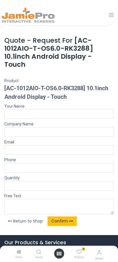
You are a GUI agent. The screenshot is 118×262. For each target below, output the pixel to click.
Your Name (14, 106)
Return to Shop (27, 221)
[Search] (39, 252)
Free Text (12, 196)
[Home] (18, 252)
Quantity (12, 178)
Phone (10, 159)
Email (9, 142)
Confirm (60, 221)
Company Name (19, 124)
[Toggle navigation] (111, 15)
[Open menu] (59, 253)
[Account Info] (99, 252)
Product (11, 80)
